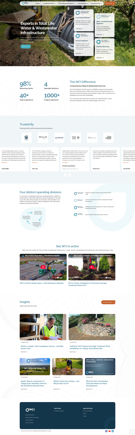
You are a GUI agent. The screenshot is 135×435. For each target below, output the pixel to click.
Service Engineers (82, 3)
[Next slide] (69, 175)
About (37, 3)
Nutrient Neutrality (95, 3)
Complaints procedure (59, 410)
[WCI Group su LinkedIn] (113, 431)
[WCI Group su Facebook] (106, 431)
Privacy (84, 413)
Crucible (49, 430)
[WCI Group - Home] (26, 3)
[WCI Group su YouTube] (110, 431)
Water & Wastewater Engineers (65, 3)
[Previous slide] (65, 175)
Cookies (84, 416)
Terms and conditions (87, 410)
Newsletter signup (107, 302)
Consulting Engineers (48, 3)
